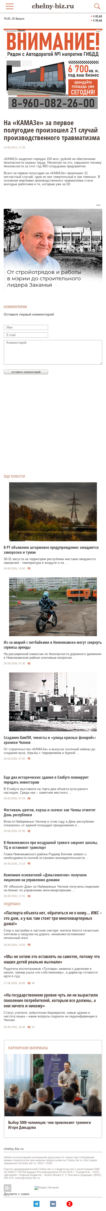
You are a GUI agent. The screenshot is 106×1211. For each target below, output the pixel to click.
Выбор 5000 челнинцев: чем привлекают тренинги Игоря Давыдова (49, 1125)
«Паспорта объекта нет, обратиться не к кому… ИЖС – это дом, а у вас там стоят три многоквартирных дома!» (53, 918)
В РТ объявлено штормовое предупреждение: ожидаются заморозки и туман (51, 550)
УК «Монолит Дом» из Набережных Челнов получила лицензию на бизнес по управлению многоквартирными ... (51, 888)
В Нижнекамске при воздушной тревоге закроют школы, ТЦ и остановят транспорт (51, 845)
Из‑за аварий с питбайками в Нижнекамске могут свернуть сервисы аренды (53, 645)
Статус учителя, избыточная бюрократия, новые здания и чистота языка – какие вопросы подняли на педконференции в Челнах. (50, 1016)
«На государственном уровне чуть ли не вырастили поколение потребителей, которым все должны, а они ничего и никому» (51, 1000)
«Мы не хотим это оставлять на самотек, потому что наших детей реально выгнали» (52, 959)
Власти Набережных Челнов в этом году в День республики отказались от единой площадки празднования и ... (49, 823)
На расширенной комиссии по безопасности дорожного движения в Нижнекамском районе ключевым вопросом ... (52, 655)
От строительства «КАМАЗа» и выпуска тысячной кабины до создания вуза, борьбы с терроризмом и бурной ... (49, 751)
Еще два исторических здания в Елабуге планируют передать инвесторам (46, 780)
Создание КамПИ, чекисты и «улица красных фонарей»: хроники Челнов (50, 740)
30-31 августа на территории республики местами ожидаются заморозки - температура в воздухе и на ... (50, 561)
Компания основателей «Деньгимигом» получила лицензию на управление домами (45, 877)
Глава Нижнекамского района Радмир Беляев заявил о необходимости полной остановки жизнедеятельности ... (46, 856)
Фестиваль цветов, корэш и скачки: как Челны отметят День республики (50, 812)
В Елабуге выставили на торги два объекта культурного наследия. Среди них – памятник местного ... (46, 790)
